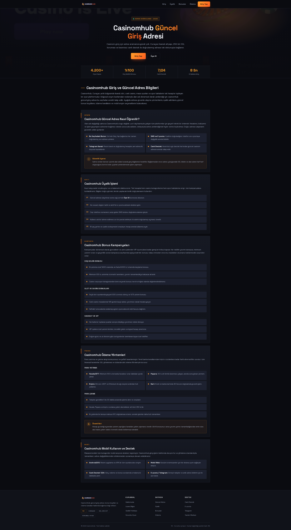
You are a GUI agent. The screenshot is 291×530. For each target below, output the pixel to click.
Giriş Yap (204, 4)
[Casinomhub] (88, 4)
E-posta (188, 506)
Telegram (188, 511)
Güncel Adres (160, 502)
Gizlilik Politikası (131, 511)
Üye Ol (154, 56)
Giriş (164, 4)
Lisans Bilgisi (130, 506)
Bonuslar (182, 4)
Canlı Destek (189, 502)
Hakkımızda (130, 502)
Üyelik (172, 4)
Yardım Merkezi (190, 515)
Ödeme (193, 4)
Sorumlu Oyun (131, 515)
